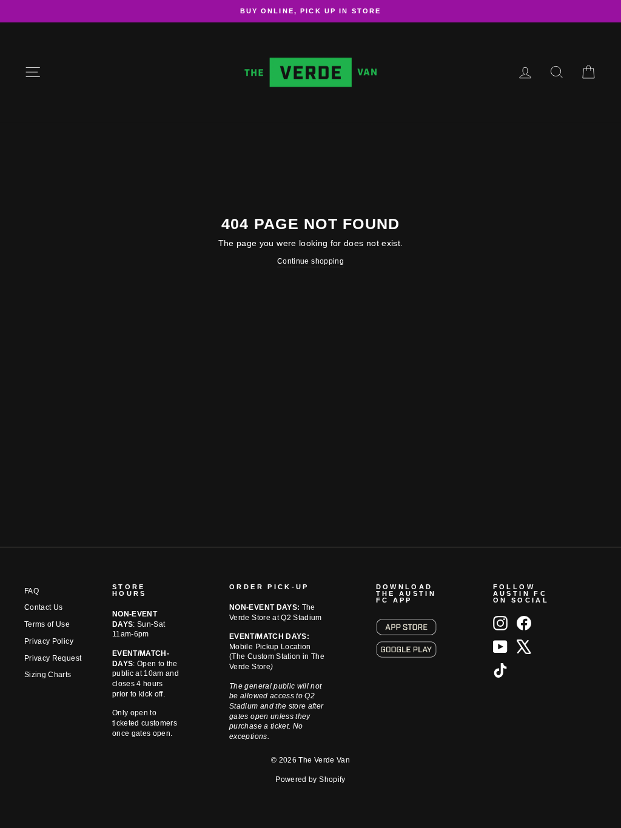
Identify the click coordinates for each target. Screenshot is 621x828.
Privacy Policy (48, 641)
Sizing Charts (48, 674)
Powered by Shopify (310, 779)
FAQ (31, 591)
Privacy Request (52, 658)
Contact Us (43, 607)
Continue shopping (310, 261)
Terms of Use (47, 624)
